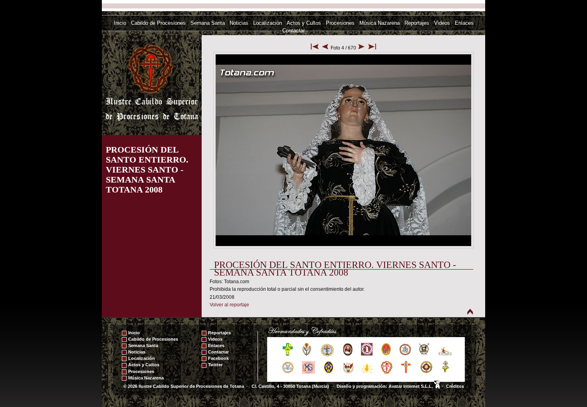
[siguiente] (362, 48)
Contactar (293, 31)
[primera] (315, 48)
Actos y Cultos (304, 23)
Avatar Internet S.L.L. (411, 386)
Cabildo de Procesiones (158, 23)
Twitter (215, 364)
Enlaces (464, 23)
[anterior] (325, 48)
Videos (442, 23)
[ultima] (372, 48)
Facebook (218, 358)
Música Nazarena (379, 23)
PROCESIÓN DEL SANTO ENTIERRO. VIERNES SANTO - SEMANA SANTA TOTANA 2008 (147, 170)
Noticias (239, 23)
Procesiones (340, 23)
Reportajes (417, 23)
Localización (267, 23)
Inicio (120, 23)
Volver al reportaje (229, 305)
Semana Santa (207, 23)
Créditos (455, 386)
